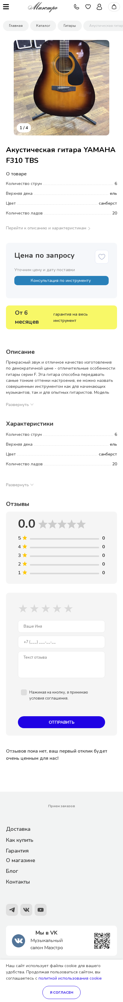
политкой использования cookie (70, 978)
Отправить (61, 722)
